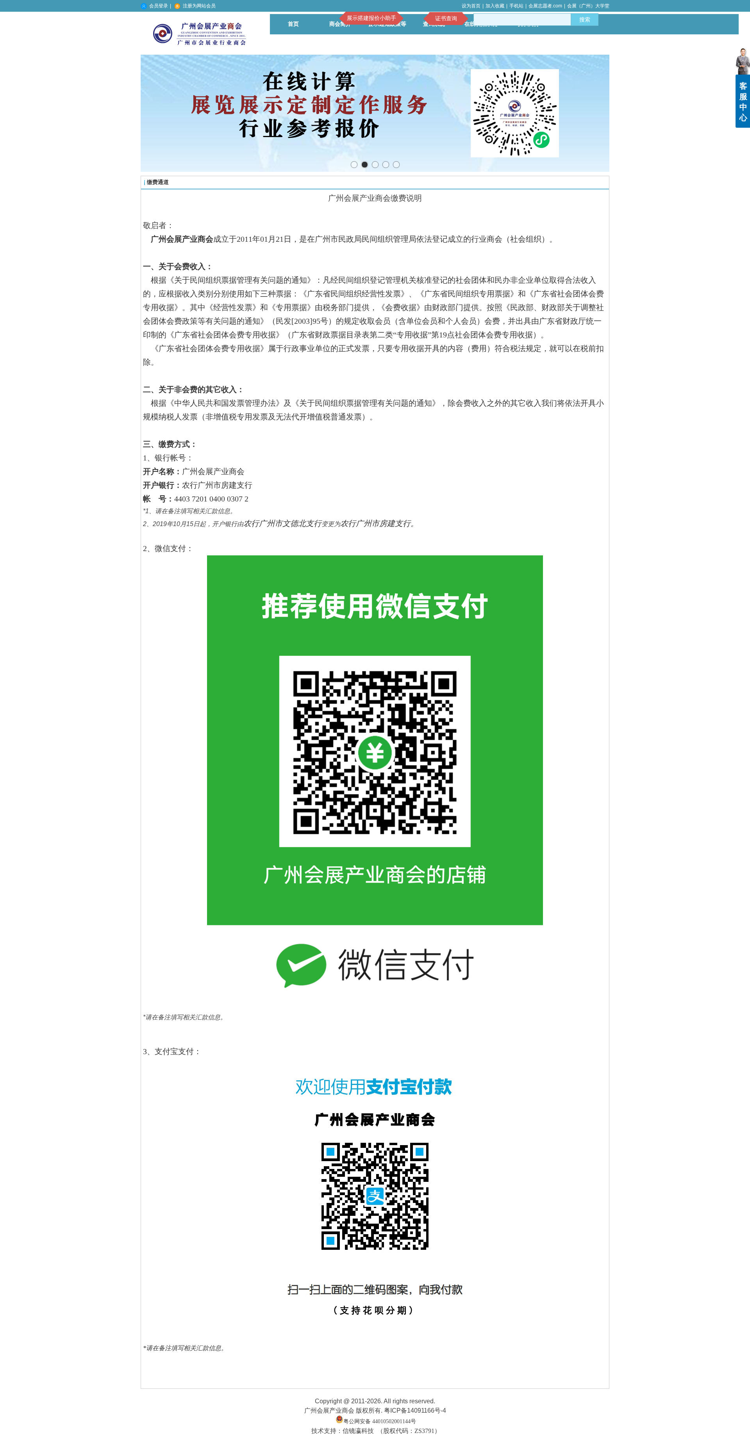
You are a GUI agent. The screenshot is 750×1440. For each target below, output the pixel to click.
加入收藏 (495, 6)
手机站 (516, 6)
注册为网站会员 (199, 6)
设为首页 (471, 6)
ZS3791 (424, 1431)
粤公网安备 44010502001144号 (379, 1421)
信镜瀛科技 (358, 1431)
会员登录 (158, 6)
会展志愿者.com (545, 6)
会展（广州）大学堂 (588, 6)
